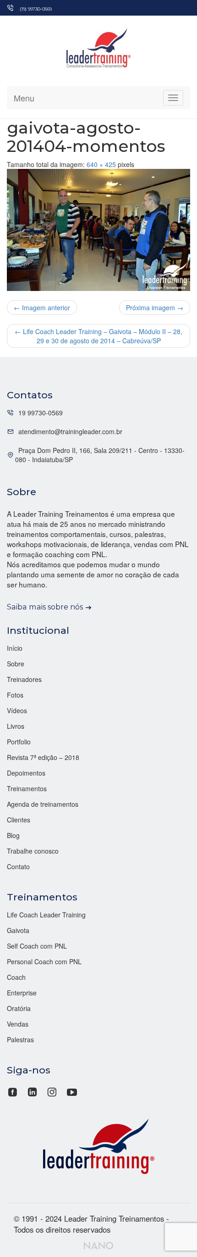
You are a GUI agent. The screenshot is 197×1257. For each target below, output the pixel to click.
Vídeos (17, 710)
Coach (16, 977)
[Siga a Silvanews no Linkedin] (32, 1090)
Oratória (19, 1008)
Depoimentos (26, 772)
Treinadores (24, 679)
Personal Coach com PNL (44, 961)
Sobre (15, 663)
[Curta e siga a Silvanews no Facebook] (13, 1090)
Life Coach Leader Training (46, 914)
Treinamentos (27, 788)
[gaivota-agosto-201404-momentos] (98, 230)
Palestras (20, 1039)
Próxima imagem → (154, 307)
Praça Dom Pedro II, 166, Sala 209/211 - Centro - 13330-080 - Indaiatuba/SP (100, 455)
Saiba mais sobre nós (45, 606)
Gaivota (18, 930)
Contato (18, 866)
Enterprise (22, 992)
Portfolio (19, 741)
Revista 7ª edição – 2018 (43, 757)
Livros (15, 726)
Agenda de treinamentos (42, 804)
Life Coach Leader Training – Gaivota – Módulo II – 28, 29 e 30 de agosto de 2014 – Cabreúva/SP (98, 336)
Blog (13, 835)
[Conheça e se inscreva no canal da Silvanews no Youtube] (71, 1090)
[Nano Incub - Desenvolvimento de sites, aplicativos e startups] (98, 1244)
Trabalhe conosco (33, 850)
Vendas (17, 1023)
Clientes (18, 819)
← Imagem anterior (42, 307)
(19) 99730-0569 (36, 8)
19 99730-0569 (40, 412)
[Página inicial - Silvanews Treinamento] (98, 1145)
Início (14, 648)
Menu (24, 98)
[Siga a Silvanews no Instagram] (52, 1090)
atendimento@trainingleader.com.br (70, 431)
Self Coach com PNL (37, 945)
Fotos (15, 694)
